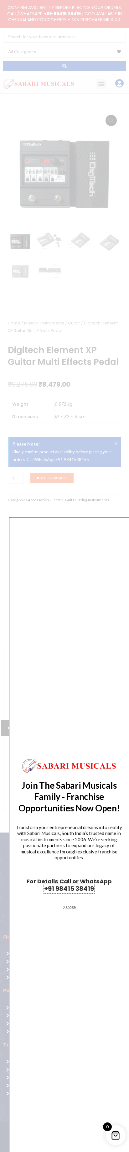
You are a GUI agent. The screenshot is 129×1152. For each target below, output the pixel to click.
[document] (64, 576)
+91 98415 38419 (69, 888)
